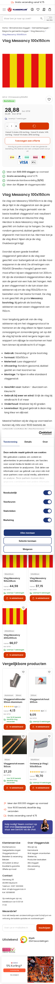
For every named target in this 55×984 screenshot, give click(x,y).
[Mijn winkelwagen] (50, 9)
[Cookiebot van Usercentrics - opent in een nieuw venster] (39, 433)
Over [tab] (45, 441)
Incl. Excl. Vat (49, 17)
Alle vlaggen (33, 863)
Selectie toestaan (27, 541)
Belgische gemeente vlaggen (15, 31)
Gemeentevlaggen (40, 28)
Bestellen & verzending (12, 856)
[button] (23, 607)
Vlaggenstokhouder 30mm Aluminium (14, 701)
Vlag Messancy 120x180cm (38, 579)
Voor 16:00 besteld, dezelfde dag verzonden (24, 809)
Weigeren (27, 549)
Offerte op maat (9, 869)
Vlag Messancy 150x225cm (12, 579)
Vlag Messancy (38, 31)
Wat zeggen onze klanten (39, 853)
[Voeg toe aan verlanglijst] (49, 99)
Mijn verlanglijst (38, 9)
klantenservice (23, 826)
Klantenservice (8, 847)
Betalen (5, 859)
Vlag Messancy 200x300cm (12, 636)
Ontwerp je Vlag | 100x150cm (39, 765)
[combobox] (23, 18)
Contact (31, 869)
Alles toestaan (27, 532)
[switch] (47, 502)
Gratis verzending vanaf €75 (29, 2)
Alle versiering (34, 866)
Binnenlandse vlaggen (20, 28)
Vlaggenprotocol (10, 853)
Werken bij (32, 856)
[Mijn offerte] (44, 9)
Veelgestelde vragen (11, 850)
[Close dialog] (52, 958)
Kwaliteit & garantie (11, 866)
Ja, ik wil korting (14, 970)
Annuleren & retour (10, 863)
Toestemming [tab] (10, 441)
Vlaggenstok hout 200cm (39, 701)
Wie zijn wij (32, 847)
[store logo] (17, 10)
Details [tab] (28, 441)
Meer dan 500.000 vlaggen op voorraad (28, 803)
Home (5, 28)
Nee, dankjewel (14, 975)
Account (32, 9)
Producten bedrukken (37, 859)
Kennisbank (33, 850)
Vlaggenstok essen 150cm (14, 765)
